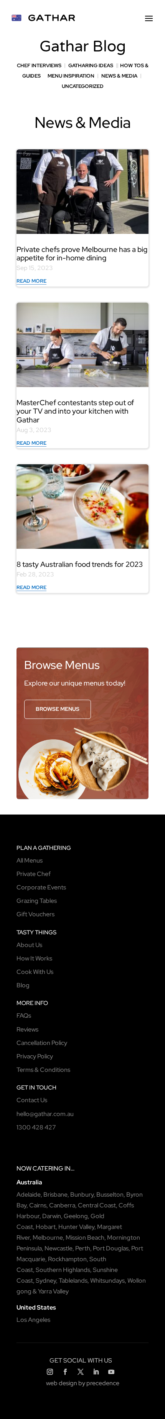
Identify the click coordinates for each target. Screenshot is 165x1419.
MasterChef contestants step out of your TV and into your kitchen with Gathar (75, 411)
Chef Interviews (39, 65)
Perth (82, 1248)
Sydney (46, 1281)
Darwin (51, 1216)
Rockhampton (67, 1259)
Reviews (27, 1029)
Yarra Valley (53, 1291)
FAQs (23, 1016)
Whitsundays (107, 1281)
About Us (29, 945)
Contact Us (31, 1100)
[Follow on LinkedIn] (96, 1372)
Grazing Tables (36, 901)
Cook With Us (34, 972)
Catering (48, 1168)
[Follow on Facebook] (65, 1372)
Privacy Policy (34, 1056)
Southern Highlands (63, 1270)
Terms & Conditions (43, 1070)
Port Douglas (111, 1248)
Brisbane (55, 1195)
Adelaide (28, 1195)
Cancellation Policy (41, 1043)
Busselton (110, 1195)
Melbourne (48, 1238)
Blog (23, 985)
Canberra (62, 1205)
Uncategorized (83, 86)
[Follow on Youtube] (111, 1372)
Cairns (37, 1205)
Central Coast (97, 1205)
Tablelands (73, 1281)
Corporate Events (41, 887)
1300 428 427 (36, 1127)
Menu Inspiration (71, 76)
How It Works (34, 958)
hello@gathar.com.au (45, 1114)
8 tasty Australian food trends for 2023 (79, 564)
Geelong (76, 1216)
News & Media (119, 76)
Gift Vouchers (35, 914)
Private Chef (33, 874)
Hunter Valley (76, 1227)
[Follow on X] (80, 1372)
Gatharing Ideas (90, 65)
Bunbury (82, 1195)
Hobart (46, 1227)
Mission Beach (85, 1238)
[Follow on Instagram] (50, 1372)
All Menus (29, 860)
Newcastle (59, 1248)
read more (31, 281)
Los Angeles (33, 1320)
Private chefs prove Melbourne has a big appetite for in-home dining (81, 254)
